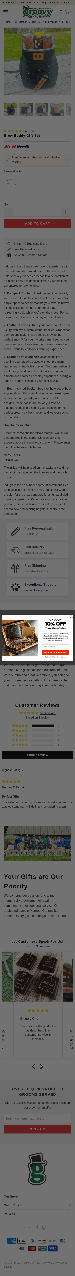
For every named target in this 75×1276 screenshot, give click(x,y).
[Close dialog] (70, 617)
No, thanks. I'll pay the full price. (55, 657)
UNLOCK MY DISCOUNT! (55, 652)
